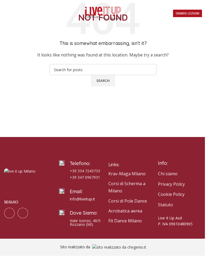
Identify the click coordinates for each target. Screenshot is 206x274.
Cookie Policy (171, 194)
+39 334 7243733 (85, 170)
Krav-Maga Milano (127, 174)
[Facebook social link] (9, 213)
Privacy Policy (171, 184)
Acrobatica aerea (125, 211)
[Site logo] (103, 13)
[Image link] (19, 170)
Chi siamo (168, 174)
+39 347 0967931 (85, 177)
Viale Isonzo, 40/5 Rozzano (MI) (85, 222)
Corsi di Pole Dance (127, 201)
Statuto (165, 205)
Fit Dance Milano (125, 221)
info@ (75, 198)
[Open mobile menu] (6, 13)
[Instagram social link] (22, 213)
